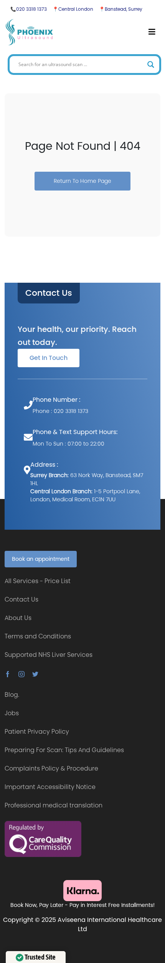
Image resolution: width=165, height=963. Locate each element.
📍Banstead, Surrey (120, 9)
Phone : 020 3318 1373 (60, 411)
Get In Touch (49, 357)
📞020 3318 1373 (28, 9)
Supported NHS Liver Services (48, 654)
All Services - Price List (38, 581)
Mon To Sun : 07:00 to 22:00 (68, 444)
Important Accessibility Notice (50, 786)
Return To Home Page (82, 181)
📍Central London (73, 9)
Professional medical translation (53, 805)
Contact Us (48, 293)
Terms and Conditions (38, 636)
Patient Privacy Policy (37, 731)
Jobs (12, 713)
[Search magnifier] (150, 64)
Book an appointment (40, 559)
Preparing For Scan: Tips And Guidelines (64, 750)
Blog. (12, 694)
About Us (18, 617)
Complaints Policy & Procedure (51, 768)
